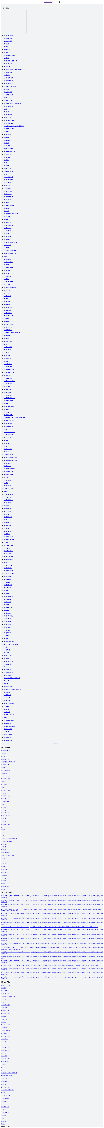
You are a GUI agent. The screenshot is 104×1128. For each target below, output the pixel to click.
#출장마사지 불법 (8, 556)
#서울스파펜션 (8, 627)
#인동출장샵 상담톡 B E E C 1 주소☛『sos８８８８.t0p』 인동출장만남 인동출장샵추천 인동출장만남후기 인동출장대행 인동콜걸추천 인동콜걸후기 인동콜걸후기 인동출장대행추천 (49, 927)
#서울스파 (6, 273)
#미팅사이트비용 (8, 225)
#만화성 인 (6, 505)
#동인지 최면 (7, 485)
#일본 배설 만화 (8, 607)
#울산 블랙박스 (8, 568)
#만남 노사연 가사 (8, 35)
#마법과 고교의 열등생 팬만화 (9, 838)
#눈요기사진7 (7, 675)
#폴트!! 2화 (7, 709)
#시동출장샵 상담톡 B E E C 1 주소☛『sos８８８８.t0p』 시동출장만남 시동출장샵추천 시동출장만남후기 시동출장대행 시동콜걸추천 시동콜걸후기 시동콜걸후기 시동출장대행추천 (49, 965)
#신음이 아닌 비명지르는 (10, 457)
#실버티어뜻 (7, 239)
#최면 (5, 344)
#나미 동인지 (7, 695)
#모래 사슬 (6, 321)
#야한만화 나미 (8, 236)
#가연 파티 (6, 352)
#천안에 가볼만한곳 (9, 570)
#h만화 (5, 491)
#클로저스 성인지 (8, 531)
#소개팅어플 (4, 773)
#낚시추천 (6, 429)
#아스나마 (6, 680)
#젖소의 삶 (3, 807)
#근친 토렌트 (7, 599)
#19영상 (6, 162)
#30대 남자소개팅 (8, 488)
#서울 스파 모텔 (8, 72)
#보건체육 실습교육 (9, 205)
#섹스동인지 (4, 756)
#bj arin (6, 666)
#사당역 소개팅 (8, 341)
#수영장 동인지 (8, 358)
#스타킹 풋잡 (7, 154)
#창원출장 (6, 318)
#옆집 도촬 (6, 443)
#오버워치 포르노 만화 (10, 287)
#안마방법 (6, 43)
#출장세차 (6, 638)
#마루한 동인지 (5, 813)
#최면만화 (3, 818)
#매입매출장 (7, 582)
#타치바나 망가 (8, 307)
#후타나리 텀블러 (8, 262)
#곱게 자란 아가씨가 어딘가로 (12, 332)
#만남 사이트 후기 (5, 824)
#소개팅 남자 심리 (8, 434)
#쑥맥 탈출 (6, 279)
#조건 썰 (6, 483)
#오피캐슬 (6, 264)
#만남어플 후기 (8, 522)
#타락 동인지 (7, 349)
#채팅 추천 (6, 590)
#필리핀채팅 (7, 157)
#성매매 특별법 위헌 (9, 171)
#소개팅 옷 (6, 58)
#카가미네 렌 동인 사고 (10, 253)
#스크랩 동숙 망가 (5, 770)
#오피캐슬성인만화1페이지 (11, 213)
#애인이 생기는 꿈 (8, 106)
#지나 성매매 (7, 579)
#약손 (2, 832)
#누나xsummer (7, 194)
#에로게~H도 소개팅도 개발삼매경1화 (14, 126)
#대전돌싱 (6, 131)
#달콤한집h (7, 463)
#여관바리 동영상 (8, 616)
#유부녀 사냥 (7, 602)
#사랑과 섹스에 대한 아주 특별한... (13, 69)
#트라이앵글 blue (8, 123)
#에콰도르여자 (8, 100)
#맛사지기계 (4, 869)
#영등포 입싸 (7, 188)
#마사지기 (6, 233)
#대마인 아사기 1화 (9, 573)
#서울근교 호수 (8, 480)
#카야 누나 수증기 (8, 686)
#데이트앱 (6, 52)
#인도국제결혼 (8, 364)
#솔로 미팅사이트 (8, 536)
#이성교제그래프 (8, 196)
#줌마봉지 (6, 202)
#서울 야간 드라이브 (9, 432)
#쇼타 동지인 (7, 230)
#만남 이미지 (7, 117)
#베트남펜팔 (4, 784)
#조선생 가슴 (7, 525)
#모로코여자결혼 (8, 471)
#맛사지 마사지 (8, 655)
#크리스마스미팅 (8, 494)
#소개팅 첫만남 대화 (9, 151)
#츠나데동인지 (8, 165)
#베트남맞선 (7, 145)
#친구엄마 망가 (8, 729)
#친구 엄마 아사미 (8, 545)
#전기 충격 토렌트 (8, 400)
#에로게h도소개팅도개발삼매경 (12, 103)
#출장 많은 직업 (5, 872)
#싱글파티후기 (8, 355)
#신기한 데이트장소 (9, 703)
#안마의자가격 (8, 449)
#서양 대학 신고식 (8, 565)
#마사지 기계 (7, 168)
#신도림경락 (7, 284)
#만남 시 (3, 889)
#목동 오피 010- (8, 63)
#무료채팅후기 (8, 276)
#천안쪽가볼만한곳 (9, 641)
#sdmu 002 (6, 610)
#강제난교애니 (8, 392)
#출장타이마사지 (8, 426)
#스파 (5, 109)
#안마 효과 (6, 89)
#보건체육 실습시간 (9, 714)
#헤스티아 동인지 (8, 83)
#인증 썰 (6, 361)
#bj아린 (3, 835)
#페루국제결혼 (8, 502)
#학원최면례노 (8, 658)
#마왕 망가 (3, 753)
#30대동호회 (7, 49)
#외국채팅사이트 (8, 672)
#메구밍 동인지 (8, 182)
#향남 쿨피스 (4, 866)
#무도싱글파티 (8, 576)
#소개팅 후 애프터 (8, 281)
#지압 (5, 647)
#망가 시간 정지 (8, 514)
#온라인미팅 (7, 386)
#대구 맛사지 (7, 497)
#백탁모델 (3, 849)
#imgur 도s (3, 787)
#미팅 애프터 (4, 793)
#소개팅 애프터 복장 (9, 381)
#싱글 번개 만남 (8, 327)
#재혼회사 (6, 298)
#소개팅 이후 (7, 228)
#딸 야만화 (6, 211)
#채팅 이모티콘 (8, 114)
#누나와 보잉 (7, 395)
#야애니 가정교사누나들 (10, 242)
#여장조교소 (4, 881)
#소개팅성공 (4, 875)
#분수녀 (6, 46)
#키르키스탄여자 (8, 177)
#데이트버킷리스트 (9, 369)
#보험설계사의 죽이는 (6, 841)
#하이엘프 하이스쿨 (9, 128)
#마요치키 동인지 (8, 315)
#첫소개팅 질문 (8, 92)
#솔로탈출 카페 (5, 798)
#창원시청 (6, 528)
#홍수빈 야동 (7, 245)
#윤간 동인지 (7, 259)
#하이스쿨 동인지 (8, 661)
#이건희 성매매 (5, 878)
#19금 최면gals (7, 630)
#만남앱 (6, 403)
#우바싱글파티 (8, 621)
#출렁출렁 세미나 (8, 310)
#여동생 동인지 (8, 737)
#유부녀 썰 (6, 604)
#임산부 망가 (7, 508)
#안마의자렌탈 (8, 734)
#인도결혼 (6, 652)
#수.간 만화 (7, 650)
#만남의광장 (7, 700)
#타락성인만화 (8, 375)
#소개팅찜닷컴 (8, 313)
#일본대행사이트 (8, 80)
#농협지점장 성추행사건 (10, 60)
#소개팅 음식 (7, 296)
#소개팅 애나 (7, 389)
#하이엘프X (7, 304)
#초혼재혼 (6, 247)
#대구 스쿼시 (7, 511)
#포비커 (6, 519)
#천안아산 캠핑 (8, 423)
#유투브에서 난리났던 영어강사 (12, 689)
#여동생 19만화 (8, 38)
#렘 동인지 (6, 160)
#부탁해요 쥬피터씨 (9, 420)
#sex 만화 (6, 256)
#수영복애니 (4, 767)
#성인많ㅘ (6, 706)
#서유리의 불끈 (8, 383)
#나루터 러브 (4, 804)
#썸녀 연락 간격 (8, 517)
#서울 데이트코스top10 (10, 250)
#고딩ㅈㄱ (6, 542)
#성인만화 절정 (8, 134)
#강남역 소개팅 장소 (9, 454)
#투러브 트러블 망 (8, 179)
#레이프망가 (7, 75)
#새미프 (3, 883)
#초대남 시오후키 (8, 148)
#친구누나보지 (8, 553)
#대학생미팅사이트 (9, 720)
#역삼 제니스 (7, 466)
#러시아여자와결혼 (9, 120)
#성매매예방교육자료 (9, 726)
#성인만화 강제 (5, 827)
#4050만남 (6, 97)
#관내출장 (3, 781)
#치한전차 (6, 143)
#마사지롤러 (4, 821)
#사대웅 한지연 (8, 723)
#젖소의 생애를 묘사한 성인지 (12, 678)
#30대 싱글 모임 (8, 585)
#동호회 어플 (7, 437)
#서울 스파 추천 (8, 366)
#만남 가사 (6, 174)
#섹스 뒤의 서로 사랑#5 (10, 86)
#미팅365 (3, 830)
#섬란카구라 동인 (8, 77)
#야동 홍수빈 (7, 587)
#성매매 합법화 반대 (9, 398)
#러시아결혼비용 (8, 596)
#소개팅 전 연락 (5, 886)
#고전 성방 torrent (8, 267)
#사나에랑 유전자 (8, 94)
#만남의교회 (7, 185)
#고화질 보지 (7, 618)
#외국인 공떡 (7, 664)
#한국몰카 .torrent (8, 474)
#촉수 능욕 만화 (5, 776)
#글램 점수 (6, 338)
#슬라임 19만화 (5, 852)
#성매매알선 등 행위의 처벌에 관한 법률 (14, 417)
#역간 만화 (6, 593)
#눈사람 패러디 (8, 199)
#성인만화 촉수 (5, 864)
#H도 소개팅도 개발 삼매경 (11, 644)
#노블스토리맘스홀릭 (9, 55)
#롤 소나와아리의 (8, 324)
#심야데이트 (7, 692)
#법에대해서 (7, 335)
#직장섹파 (6, 635)
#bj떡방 (6, 683)
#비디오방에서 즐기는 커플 (8, 762)
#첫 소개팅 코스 (5, 764)
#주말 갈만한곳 (8, 378)
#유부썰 (3, 858)
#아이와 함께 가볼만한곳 (10, 460)
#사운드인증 (7, 548)
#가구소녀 (6, 451)
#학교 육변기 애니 (8, 551)
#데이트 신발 (7, 222)
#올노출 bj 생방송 (5, 790)
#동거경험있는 (8, 613)
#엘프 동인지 (7, 669)
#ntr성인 (6, 717)
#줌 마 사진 (7, 697)
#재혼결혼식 (7, 216)
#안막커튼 (6, 111)
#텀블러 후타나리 (8, 559)
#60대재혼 (6, 137)
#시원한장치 (7, 270)
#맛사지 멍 (3, 810)
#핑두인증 (6, 293)
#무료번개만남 (8, 290)
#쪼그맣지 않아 (8, 41)
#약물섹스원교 (8, 330)
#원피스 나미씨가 (8, 624)
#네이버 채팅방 (8, 191)
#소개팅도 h (7, 140)
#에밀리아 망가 (8, 347)
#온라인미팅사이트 (9, 406)
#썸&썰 (6, 477)
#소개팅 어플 (7, 731)
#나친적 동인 (7, 412)
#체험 (5, 446)
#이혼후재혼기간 (5, 861)
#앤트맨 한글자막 (5, 779)
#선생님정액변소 (8, 500)
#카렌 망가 (6, 219)
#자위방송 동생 (8, 740)
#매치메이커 (7, 534)
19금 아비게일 (48, 2)
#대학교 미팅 (7, 633)
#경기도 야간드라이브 (10, 468)
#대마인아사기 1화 (9, 372)
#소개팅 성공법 (5, 759)
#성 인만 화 (7, 66)
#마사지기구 (7, 712)
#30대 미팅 (6, 208)
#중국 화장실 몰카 (8, 415)
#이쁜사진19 (7, 301)
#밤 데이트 (6, 409)
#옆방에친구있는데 (9, 539)
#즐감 (5, 562)
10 (57, 743)
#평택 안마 (6, 440)
